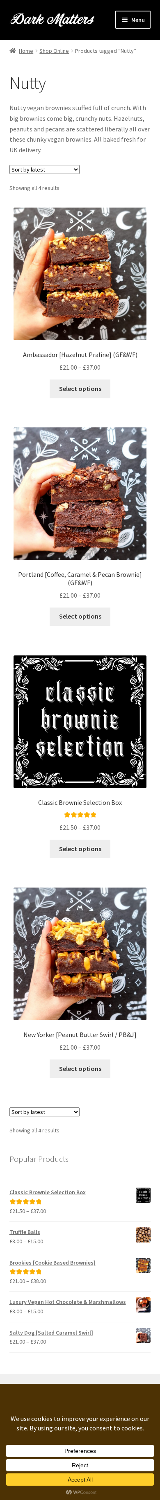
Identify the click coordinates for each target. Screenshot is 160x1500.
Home (26, 50)
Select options (80, 388)
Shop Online (54, 50)
